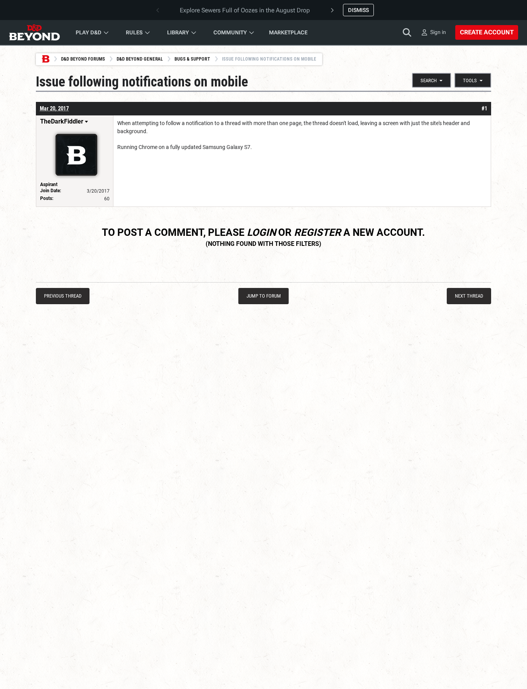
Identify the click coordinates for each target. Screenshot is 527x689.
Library (178, 32)
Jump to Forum (264, 296)
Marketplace (288, 32)
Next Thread (469, 296)
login (261, 232)
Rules (134, 32)
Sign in (438, 32)
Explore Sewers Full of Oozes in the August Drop (245, 10)
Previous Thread (62, 296)
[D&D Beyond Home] (34, 32)
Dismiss (358, 10)
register (317, 232)
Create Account (486, 32)
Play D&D (88, 32)
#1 (484, 108)
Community (230, 32)
